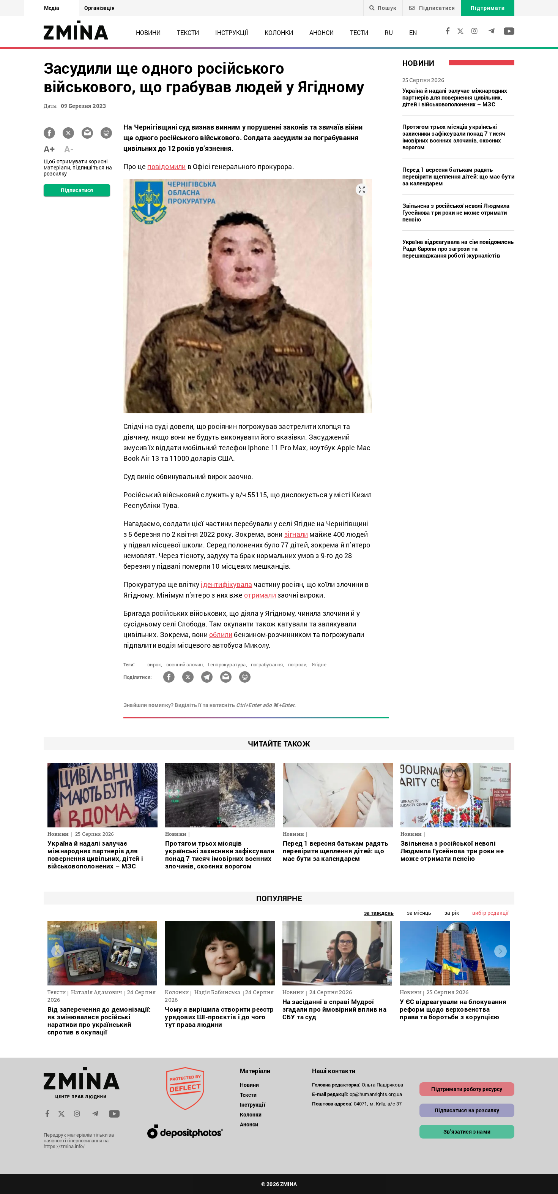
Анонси (321, 32)
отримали (260, 594)
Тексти (188, 32)
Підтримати (488, 7)
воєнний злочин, (185, 664)
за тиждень (379, 912)
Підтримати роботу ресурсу (466, 1089)
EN (413, 32)
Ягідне (319, 664)
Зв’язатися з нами (466, 1131)
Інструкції (231, 32)
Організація (99, 7)
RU (389, 32)
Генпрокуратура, (227, 664)
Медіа (51, 7)
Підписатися (436, 7)
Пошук (387, 8)
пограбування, (267, 664)
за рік (452, 912)
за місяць (419, 912)
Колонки (279, 32)
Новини (148, 32)
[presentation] (57, 951)
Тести (359, 32)
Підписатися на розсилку (467, 1110)
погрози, (298, 664)
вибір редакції (490, 912)
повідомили (166, 166)
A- (69, 149)
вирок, (154, 664)
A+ (49, 149)
